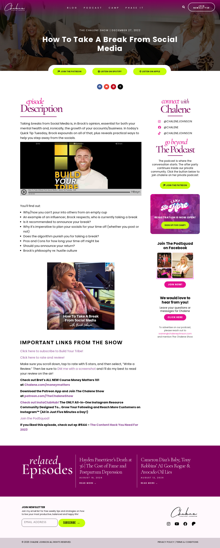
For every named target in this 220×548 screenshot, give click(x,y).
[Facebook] (185, 523)
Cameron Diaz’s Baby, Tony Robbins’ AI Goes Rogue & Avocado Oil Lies (166, 466)
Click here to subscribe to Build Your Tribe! (51, 351)
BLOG (72, 7)
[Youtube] (176, 523)
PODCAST (93, 7)
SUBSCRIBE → (71, 523)
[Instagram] (168, 523)
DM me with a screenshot (76, 369)
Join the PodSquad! (35, 418)
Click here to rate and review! (42, 357)
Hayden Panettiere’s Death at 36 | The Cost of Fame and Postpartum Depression (105, 466)
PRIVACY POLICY (166, 542)
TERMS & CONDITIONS (187, 542)
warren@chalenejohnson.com (175, 333)
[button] (99, 86)
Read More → (87, 483)
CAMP (114, 7)
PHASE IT (135, 7)
